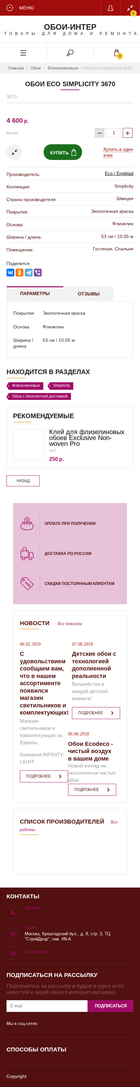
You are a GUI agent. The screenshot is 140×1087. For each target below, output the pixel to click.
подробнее (38, 776)
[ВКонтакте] (10, 272)
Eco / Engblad (119, 173)
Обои (36, 68)
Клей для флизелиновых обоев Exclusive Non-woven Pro (86, 437)
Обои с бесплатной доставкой (40, 396)
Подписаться (111, 1005)
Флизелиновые (63, 68)
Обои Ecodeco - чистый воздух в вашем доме (90, 751)
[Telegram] (29, 272)
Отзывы (89, 293)
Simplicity (61, 385)
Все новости (70, 623)
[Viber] (38, 272)
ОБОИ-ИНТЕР (70, 27)
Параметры (35, 293)
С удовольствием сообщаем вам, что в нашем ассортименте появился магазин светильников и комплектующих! (44, 683)
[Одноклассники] (19, 272)
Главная (16, 68)
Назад (23, 481)
